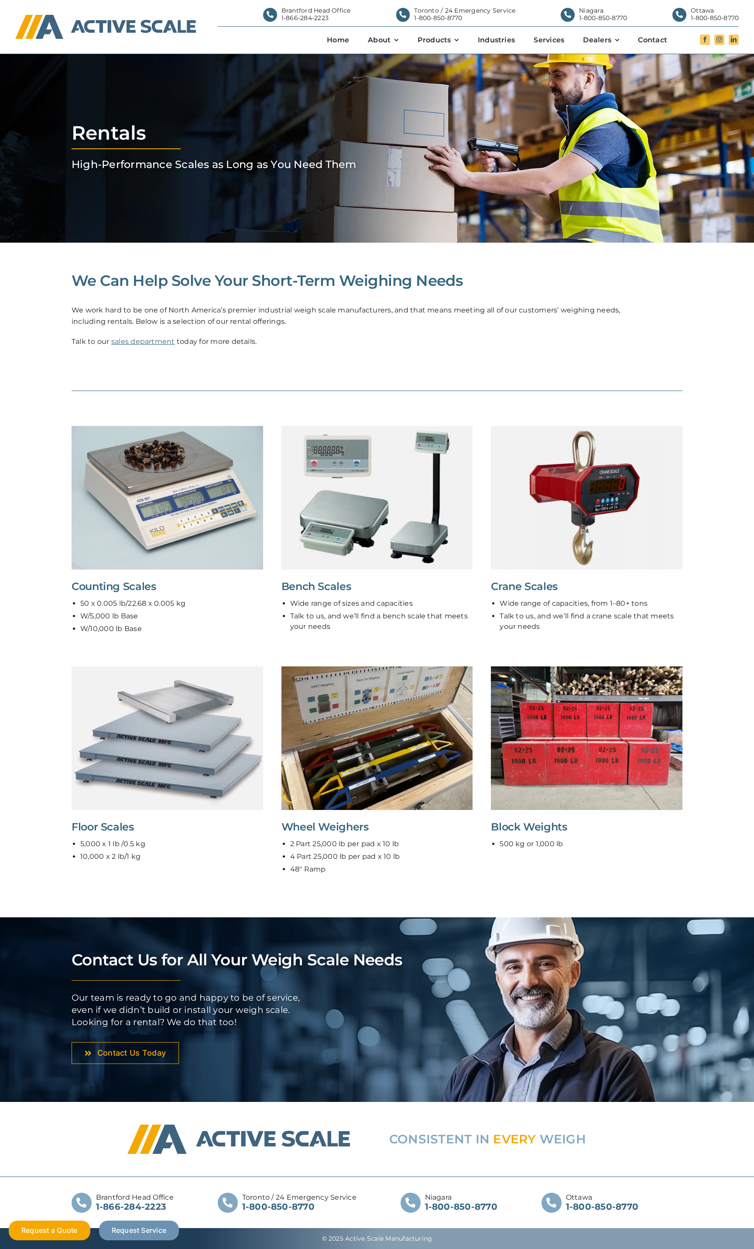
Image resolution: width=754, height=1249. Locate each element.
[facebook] (705, 39)
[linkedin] (734, 39)
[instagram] (719, 39)
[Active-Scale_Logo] (105, 18)
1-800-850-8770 (438, 17)
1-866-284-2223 (305, 17)
